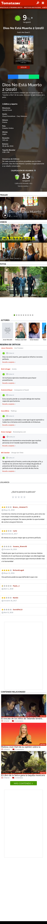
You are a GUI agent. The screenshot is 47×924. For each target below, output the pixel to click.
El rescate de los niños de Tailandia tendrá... (22, 718)
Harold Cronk (7, 110)
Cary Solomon (22, 116)
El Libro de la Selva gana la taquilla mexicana (23, 775)
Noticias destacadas (33, 7)
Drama (4, 122)
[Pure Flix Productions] (23, 297)
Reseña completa (8, 362)
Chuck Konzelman (9, 116)
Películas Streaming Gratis (11, 7)
